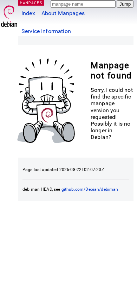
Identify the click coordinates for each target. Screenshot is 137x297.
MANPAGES (31, 2)
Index (28, 13)
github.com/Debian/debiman (89, 189)
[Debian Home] (9, 14)
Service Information (46, 31)
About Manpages (63, 13)
